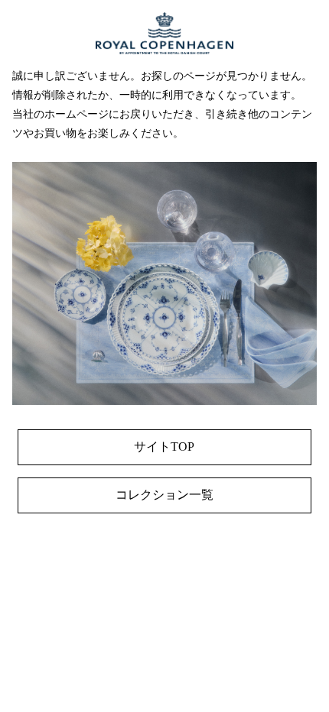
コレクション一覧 (164, 494)
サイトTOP (164, 446)
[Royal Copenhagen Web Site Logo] (164, 62)
